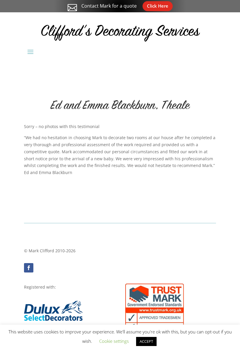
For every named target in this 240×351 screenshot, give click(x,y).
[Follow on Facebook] (28, 267)
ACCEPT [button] (146, 341)
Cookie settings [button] (114, 341)
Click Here (157, 6)
